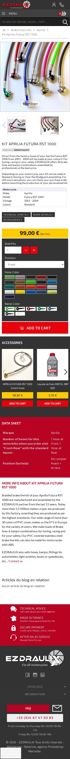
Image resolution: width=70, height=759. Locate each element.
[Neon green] (9, 287)
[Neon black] (41, 282)
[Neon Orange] (20, 287)
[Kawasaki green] (30, 282)
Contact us (16, 561)
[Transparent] (20, 277)
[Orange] (30, 287)
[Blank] (9, 308)
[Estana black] (9, 282)
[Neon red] (41, 277)
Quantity (10, 243)
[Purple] (9, 313)
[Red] (41, 287)
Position (10, 258)
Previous (4, 125)
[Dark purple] (9, 296)
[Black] (52, 277)
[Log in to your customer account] (54, 4)
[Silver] (52, 287)
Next (61, 125)
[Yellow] (20, 292)
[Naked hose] (9, 277)
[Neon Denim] (41, 292)
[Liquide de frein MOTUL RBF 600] (52, 364)
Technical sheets (15, 214)
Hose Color (12, 272)
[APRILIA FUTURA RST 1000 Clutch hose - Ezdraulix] (17, 364)
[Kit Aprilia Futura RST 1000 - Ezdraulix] (16, 125)
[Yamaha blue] (30, 292)
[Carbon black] (30, 277)
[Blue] (52, 308)
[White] (9, 292)
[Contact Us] (57, 714)
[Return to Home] (6, 30)
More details (42, 214)
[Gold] (20, 282)
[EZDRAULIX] (17, 5)
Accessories (12, 219)
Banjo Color (13, 303)
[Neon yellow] (52, 292)
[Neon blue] (52, 282)
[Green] (41, 308)
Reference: (8, 150)
